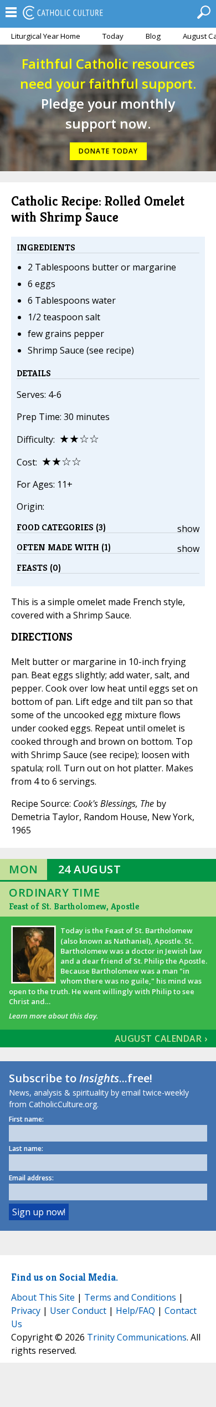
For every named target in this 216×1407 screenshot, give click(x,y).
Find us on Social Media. (64, 1277)
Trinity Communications (137, 1337)
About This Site (43, 1297)
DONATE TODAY (108, 151)
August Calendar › (161, 1038)
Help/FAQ (135, 1310)
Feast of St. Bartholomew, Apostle (74, 906)
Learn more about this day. (53, 1016)
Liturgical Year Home (45, 36)
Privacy (25, 1310)
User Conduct (78, 1310)
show (188, 529)
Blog (153, 36)
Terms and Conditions (130, 1297)
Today (113, 36)
